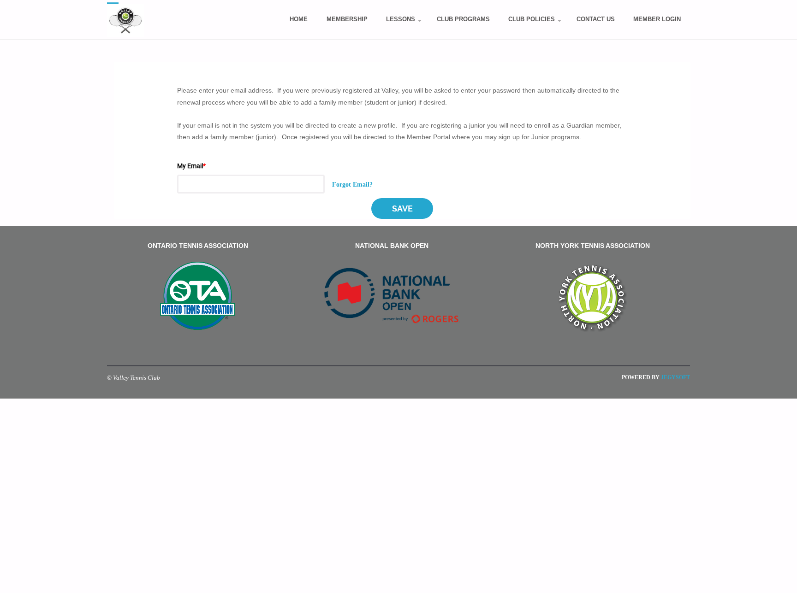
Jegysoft (675, 377)
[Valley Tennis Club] (125, 19)
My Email (191, 165)
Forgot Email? (352, 184)
